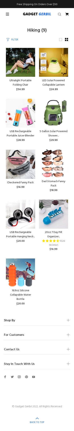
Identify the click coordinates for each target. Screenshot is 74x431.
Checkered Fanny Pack (20, 182)
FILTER (14, 40)
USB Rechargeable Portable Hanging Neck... (20, 234)
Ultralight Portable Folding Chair (20, 82)
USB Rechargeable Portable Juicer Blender (20, 133)
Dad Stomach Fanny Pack (53, 183)
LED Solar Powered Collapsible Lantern (53, 82)
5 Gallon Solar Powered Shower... (53, 133)
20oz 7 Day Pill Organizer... (53, 234)
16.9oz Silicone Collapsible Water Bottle (20, 294)
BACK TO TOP (37, 422)
